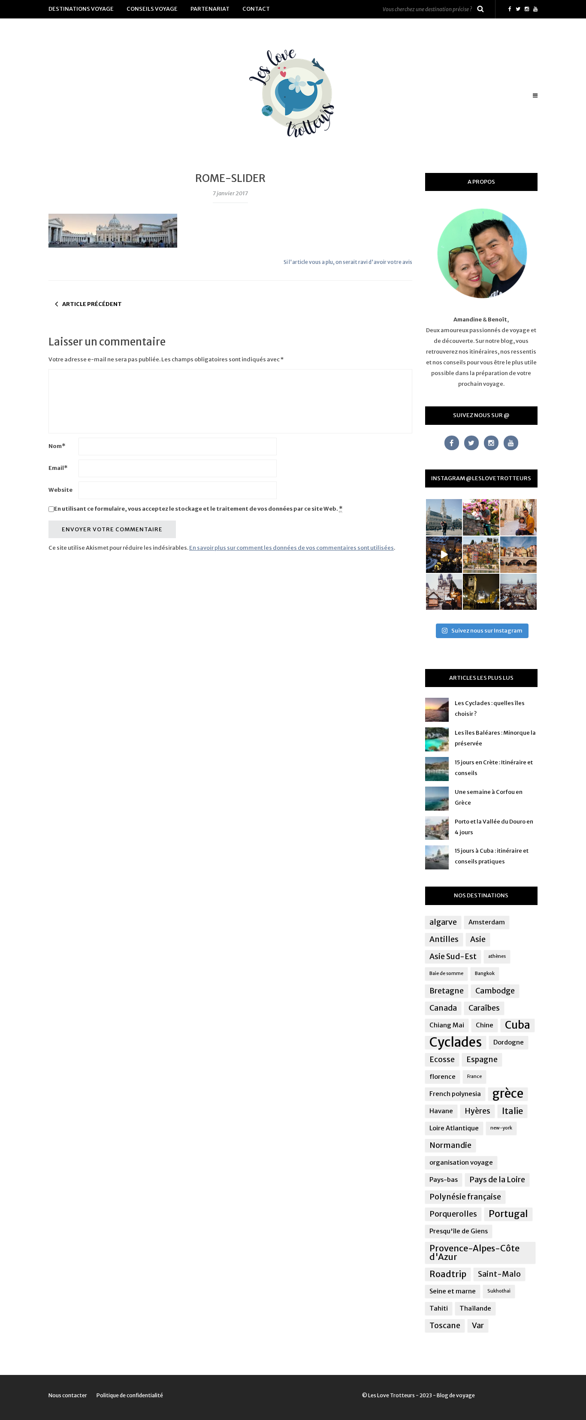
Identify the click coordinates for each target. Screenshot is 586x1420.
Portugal (508, 1214)
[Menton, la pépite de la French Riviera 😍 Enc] (481, 554)
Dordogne (508, 1042)
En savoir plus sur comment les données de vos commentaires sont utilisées (291, 547)
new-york (501, 1128)
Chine (484, 1025)
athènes (497, 956)
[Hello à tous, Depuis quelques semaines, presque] (481, 517)
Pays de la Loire (497, 1179)
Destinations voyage (81, 8)
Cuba (517, 1025)
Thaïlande (475, 1308)
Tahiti (438, 1308)
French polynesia (455, 1094)
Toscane (444, 1325)
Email (57, 468)
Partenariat (210, 8)
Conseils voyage (152, 8)
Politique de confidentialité (130, 1395)
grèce (507, 1093)
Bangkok (485, 973)
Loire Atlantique (454, 1128)
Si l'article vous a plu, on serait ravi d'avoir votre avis (348, 262)
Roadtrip (447, 1274)
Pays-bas (443, 1179)
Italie (512, 1110)
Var (478, 1325)
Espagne (482, 1059)
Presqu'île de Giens (458, 1231)
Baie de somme (446, 973)
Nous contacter (67, 1395)
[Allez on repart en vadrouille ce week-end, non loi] (518, 517)
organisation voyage (461, 1162)
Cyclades (455, 1042)
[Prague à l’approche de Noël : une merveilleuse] (444, 554)
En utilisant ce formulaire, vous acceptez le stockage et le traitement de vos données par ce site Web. (198, 508)
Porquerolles (453, 1214)
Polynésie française (465, 1197)
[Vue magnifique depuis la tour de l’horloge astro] (518, 592)
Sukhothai (498, 1291)
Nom (56, 446)
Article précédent (92, 304)
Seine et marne (452, 1291)
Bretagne (446, 991)
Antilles (444, 939)
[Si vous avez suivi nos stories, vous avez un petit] (444, 517)
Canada (443, 1008)
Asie (478, 939)
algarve (443, 922)
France (474, 1076)
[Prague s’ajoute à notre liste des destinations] (481, 592)
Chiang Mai (446, 1025)
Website (60, 490)
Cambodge (495, 991)
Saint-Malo (499, 1274)
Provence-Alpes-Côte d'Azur (474, 1252)
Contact (256, 8)
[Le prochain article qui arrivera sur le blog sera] (518, 554)
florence (442, 1076)
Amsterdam (486, 922)
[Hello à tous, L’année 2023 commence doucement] (444, 592)
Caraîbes (484, 1008)
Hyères (477, 1111)
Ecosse (442, 1059)
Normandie (450, 1145)
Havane (441, 1111)
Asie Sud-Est (453, 956)
